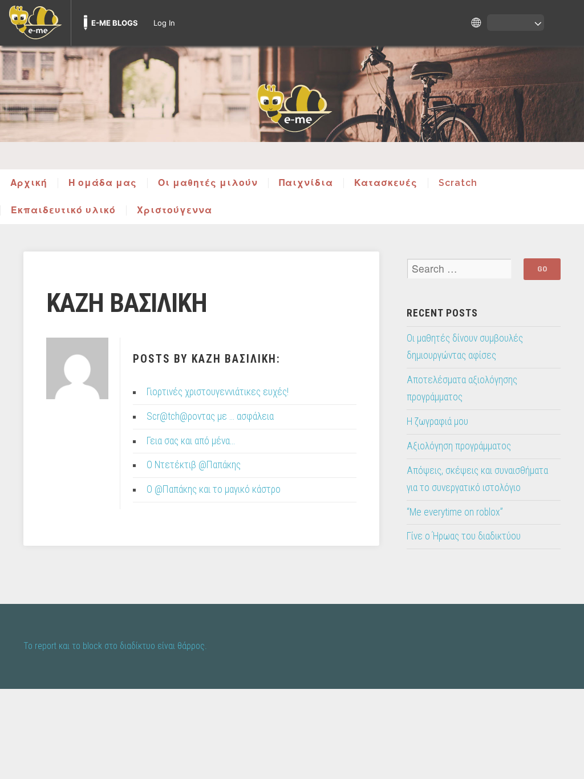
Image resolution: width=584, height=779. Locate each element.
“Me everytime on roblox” (455, 512)
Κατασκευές (385, 183)
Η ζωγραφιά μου (437, 421)
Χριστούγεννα (174, 210)
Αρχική (28, 183)
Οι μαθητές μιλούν (208, 183)
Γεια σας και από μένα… (191, 441)
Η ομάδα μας (102, 183)
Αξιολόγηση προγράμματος (459, 446)
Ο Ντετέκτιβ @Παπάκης (194, 464)
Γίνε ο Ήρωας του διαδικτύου (464, 536)
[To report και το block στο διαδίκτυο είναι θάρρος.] (292, 107)
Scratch (458, 183)
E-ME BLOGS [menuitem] (114, 22)
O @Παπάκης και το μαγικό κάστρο (214, 489)
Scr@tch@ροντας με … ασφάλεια (210, 416)
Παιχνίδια (306, 183)
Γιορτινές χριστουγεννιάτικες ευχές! (218, 391)
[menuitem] (35, 23)
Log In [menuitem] (164, 22)
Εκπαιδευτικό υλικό (63, 210)
